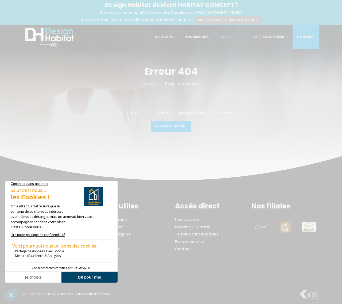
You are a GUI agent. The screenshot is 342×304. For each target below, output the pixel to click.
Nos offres (231, 36)
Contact (306, 36)
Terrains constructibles (197, 234)
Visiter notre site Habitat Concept (228, 20)
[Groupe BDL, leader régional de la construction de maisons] (309, 294)
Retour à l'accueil (171, 126)
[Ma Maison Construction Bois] (285, 227)
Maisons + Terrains (192, 227)
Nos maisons (197, 36)
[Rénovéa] (309, 227)
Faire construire (269, 36)
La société (163, 36)
